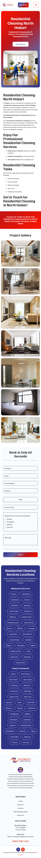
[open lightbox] (20, 253)
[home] (7, 5)
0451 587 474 (20, 44)
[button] (36, 5)
